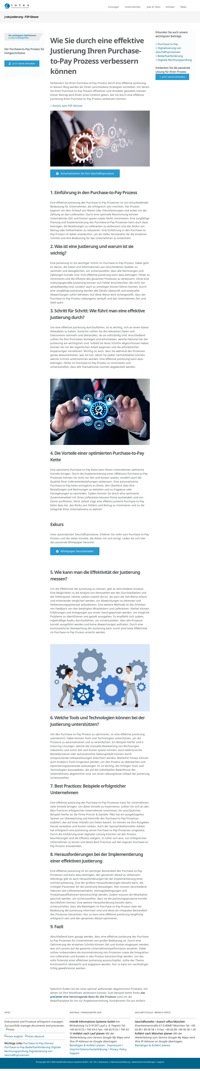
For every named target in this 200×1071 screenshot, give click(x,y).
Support (75, 1053)
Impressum (114, 1045)
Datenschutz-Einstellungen (143, 1062)
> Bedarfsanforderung (169, 56)
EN (95, 1062)
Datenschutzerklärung (93, 1049)
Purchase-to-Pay (14, 1047)
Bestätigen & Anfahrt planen (87, 1045)
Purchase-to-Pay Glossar (38, 1043)
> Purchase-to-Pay (167, 44)
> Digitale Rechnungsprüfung (173, 60)
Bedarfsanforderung (37, 1047)
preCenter (56, 996)
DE (91, 1062)
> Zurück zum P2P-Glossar (66, 105)
